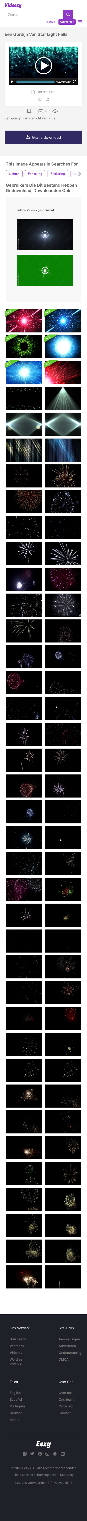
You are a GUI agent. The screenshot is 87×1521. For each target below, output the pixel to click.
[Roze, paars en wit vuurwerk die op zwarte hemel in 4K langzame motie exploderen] (63, 579)
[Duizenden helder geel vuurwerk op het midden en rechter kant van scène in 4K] (24, 1277)
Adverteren (67, 1346)
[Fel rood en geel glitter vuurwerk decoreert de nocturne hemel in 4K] (24, 1251)
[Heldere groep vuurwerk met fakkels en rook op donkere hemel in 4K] (63, 605)
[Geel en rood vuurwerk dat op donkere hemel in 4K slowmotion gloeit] (24, 502)
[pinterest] (40, 1454)
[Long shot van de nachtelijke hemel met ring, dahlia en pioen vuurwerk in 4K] (24, 863)
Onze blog (66, 1406)
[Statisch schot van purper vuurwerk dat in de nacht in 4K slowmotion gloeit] (63, 527)
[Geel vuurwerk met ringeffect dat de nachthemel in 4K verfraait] (63, 1044)
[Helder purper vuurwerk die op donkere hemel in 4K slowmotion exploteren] (24, 553)
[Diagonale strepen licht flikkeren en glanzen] (24, 450)
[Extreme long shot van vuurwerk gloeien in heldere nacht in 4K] (63, 682)
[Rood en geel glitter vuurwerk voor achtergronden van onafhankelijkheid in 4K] (24, 1199)
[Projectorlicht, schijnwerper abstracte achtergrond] (63, 398)
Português (18, 1406)
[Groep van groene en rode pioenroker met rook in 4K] (63, 941)
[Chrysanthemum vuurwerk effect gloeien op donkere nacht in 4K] (63, 760)
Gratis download (46, 137)
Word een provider (17, 1361)
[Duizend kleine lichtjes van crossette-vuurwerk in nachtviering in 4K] (63, 1096)
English (15, 1393)
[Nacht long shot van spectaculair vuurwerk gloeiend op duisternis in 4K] (24, 682)
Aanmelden (67, 21)
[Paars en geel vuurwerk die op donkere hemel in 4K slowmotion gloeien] (63, 476)
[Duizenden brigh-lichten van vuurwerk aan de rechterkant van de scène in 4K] (63, 1251)
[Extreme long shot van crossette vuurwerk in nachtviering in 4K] (24, 1122)
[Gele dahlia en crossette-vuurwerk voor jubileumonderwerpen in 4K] (24, 1096)
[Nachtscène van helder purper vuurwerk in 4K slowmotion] (63, 553)
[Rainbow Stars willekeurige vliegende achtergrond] (24, 398)
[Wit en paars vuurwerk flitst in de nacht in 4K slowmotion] (63, 502)
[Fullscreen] (75, 82)
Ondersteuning (70, 1353)
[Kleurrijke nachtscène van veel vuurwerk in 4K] (24, 657)
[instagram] (47, 1454)
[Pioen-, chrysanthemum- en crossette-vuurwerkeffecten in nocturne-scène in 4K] (24, 889)
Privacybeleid (60, 1482)
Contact (65, 1413)
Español (16, 1399)
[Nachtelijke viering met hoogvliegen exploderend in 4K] (63, 734)
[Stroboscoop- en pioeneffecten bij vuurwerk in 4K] (63, 812)
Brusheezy (18, 1339)
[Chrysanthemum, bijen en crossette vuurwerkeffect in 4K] (24, 760)
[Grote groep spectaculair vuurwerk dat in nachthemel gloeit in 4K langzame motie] (24, 605)
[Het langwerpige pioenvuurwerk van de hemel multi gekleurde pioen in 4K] (63, 863)
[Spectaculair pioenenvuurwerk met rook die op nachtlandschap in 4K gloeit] (24, 1018)
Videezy (16, 1353)
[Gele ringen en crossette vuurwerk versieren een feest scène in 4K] (24, 1070)
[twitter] (32, 1454)
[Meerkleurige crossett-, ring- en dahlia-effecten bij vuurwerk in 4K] (24, 1044)
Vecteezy (17, 1346)
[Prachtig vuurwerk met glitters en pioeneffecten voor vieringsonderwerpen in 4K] (63, 1147)
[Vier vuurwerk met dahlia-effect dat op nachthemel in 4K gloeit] (63, 786)
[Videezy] (13, 5)
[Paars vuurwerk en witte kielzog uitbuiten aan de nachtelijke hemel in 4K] (24, 631)
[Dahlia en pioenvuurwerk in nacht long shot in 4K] (24, 967)
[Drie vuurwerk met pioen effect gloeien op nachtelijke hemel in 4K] (24, 786)
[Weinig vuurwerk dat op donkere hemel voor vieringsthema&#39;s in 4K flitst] (63, 1277)
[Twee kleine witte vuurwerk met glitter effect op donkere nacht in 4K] (63, 837)
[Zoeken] (68, 14)
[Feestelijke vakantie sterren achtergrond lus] (24, 321)
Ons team (66, 1399)
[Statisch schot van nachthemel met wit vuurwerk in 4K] (63, 631)
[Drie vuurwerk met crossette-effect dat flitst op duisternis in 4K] (24, 812)
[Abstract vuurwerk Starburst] (63, 372)
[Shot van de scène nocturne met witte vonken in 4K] (63, 708)
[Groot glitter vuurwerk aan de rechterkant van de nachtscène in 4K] (63, 1199)
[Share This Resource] (48, 99)
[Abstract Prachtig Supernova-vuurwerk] (24, 372)
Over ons (66, 1393)
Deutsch (16, 1413)
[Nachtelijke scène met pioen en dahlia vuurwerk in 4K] (24, 837)
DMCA (64, 1359)
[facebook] (24, 1454)
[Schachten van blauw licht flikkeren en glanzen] (63, 450)
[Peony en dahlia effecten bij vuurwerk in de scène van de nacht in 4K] (24, 915)
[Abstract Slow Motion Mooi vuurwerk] (24, 346)
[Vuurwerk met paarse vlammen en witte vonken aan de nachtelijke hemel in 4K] (24, 734)
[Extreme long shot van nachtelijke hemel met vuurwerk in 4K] (63, 657)
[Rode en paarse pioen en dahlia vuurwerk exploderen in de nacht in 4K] (24, 941)
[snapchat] (55, 1454)
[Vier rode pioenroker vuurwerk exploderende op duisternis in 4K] (63, 1018)
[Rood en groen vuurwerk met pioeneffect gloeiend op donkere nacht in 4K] (63, 889)
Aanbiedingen (69, 1339)
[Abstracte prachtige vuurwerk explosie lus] (63, 346)
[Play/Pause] (12, 82)
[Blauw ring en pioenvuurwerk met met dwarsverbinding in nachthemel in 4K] (24, 992)
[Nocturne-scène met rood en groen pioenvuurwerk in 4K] (63, 915)
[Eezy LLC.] (43, 1444)
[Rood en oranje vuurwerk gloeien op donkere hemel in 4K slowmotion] (24, 476)
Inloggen (51, 21)
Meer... (15, 1420)
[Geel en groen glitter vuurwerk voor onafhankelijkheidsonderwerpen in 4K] (24, 1147)
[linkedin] (62, 1454)
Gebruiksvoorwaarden (31, 1482)
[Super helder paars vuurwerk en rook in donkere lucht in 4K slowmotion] (24, 579)
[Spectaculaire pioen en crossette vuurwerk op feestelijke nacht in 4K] (63, 967)
